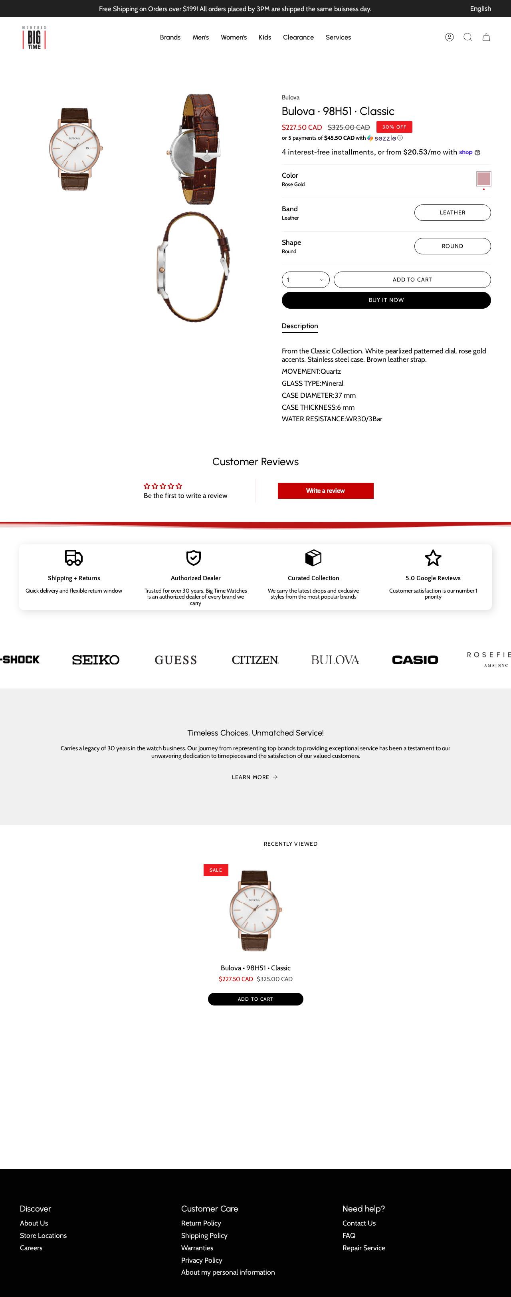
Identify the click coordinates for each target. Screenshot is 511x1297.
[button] (170, 37)
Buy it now (386, 299)
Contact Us (359, 1223)
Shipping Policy (204, 1235)
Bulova (290, 97)
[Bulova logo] (335, 659)
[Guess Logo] (176, 659)
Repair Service (364, 1247)
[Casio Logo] (415, 659)
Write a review (325, 490)
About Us (34, 1223)
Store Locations (43, 1235)
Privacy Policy (201, 1260)
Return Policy (201, 1223)
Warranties (197, 1247)
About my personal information (228, 1272)
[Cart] (486, 37)
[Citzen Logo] (255, 659)
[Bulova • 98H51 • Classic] (256, 911)
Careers (31, 1247)
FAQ (349, 1235)
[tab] (300, 327)
